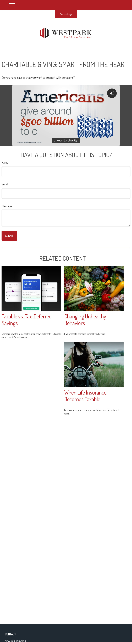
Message (7, 206)
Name (5, 162)
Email (5, 184)
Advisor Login (66, 14)
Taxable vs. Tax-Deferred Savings (27, 319)
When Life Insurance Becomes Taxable (85, 396)
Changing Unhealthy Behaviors (85, 319)
